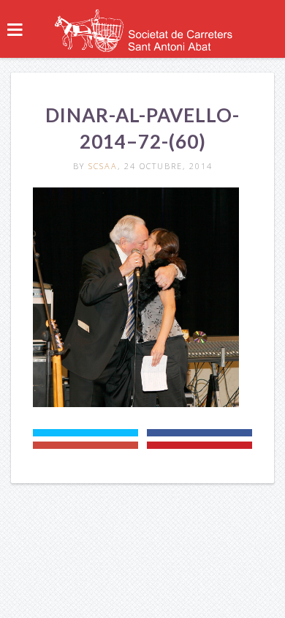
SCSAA (103, 165)
